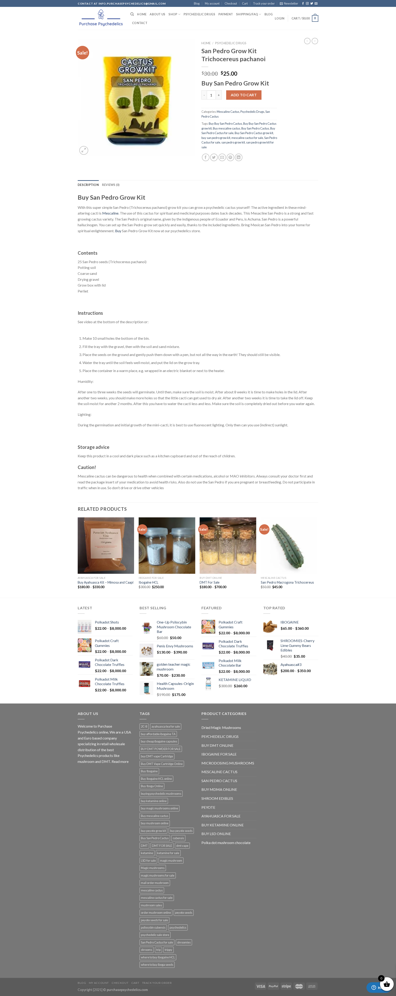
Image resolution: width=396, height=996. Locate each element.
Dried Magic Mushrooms (221, 727)
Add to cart (244, 95)
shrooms (146, 950)
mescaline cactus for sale (247, 138)
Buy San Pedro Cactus (255, 128)
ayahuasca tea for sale (165, 726)
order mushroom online (156, 912)
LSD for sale (148, 860)
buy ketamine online (154, 801)
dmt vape (182, 845)
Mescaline (110, 213)
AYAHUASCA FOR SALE (220, 816)
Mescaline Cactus (228, 111)
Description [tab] (88, 185)
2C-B (144, 726)
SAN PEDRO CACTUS (219, 780)
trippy (168, 950)
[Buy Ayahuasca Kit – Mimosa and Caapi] (106, 545)
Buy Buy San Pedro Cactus (225, 123)
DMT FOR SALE (162, 845)
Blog (197, 3)
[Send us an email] (316, 3)
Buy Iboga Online (152, 786)
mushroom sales (151, 905)
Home (141, 14)
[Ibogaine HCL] (167, 545)
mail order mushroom (155, 883)
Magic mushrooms (153, 868)
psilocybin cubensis (153, 927)
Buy (118, 231)
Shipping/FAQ (247, 14)
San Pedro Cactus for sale (157, 942)
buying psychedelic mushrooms (161, 793)
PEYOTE (208, 807)
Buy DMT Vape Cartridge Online (162, 764)
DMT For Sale (210, 582)
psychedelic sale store (155, 935)
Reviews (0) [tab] (111, 185)
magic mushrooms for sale (157, 875)
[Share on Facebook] (205, 157)
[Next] (317, 557)
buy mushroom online (154, 823)
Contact (139, 23)
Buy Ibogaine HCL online (156, 779)
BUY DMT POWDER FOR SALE (161, 749)
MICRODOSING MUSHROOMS (227, 763)
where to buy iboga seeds (157, 964)
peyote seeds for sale (154, 920)
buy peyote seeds (181, 831)
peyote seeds (183, 912)
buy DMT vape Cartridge (157, 756)
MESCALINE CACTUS (219, 772)
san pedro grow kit (233, 142)
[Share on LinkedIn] (238, 157)
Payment (225, 14)
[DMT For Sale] (228, 545)
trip (158, 950)
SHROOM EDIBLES (217, 798)
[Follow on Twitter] (311, 3)
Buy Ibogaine (149, 771)
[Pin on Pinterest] (230, 157)
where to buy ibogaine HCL (158, 957)
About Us (157, 14)
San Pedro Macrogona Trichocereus (287, 582)
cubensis (178, 838)
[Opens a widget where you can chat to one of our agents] (378, 988)
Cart (245, 3)
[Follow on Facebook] (303, 3)
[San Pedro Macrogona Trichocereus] (289, 545)
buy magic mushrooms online (159, 808)
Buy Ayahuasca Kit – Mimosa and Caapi (105, 582)
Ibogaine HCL (148, 582)
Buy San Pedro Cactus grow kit (254, 133)
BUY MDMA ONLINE (219, 789)
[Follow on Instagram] (307, 3)
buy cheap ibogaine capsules (159, 741)
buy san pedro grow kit (215, 138)
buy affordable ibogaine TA (158, 734)
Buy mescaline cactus (226, 128)
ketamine (147, 853)
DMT (144, 845)
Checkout (231, 3)
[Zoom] (83, 150)
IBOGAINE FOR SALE (218, 754)
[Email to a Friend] (222, 157)
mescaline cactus (152, 890)
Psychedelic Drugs (199, 14)
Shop (172, 14)
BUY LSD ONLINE (216, 833)
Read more (120, 761)
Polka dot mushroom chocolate (225, 842)
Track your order (264, 3)
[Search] (132, 14)
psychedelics (178, 927)
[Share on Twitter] (214, 157)
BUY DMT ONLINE (217, 745)
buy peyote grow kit (153, 831)
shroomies (184, 942)
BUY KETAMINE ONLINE (222, 825)
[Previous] (77, 557)
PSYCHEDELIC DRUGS (220, 736)
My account (212, 3)
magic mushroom (171, 860)
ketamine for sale (168, 853)
